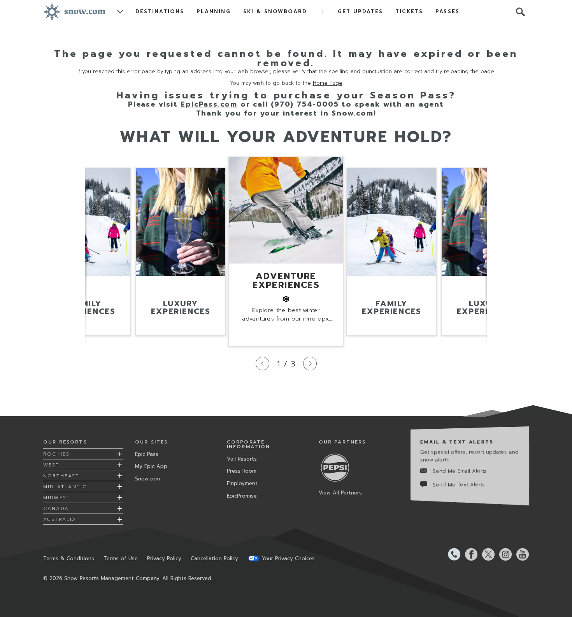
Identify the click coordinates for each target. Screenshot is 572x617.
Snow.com (147, 478)
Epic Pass (146, 454)
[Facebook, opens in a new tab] (468, 554)
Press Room (241, 471)
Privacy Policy (164, 558)
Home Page (327, 83)
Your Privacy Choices (288, 558)
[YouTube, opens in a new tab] (520, 554)
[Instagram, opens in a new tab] (503, 554)
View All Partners (340, 492)
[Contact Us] (451, 554)
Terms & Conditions (68, 558)
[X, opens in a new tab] (486, 554)
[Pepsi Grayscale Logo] (338, 467)
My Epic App (151, 466)
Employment (242, 483)
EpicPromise (242, 496)
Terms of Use (121, 558)
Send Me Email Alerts (460, 471)
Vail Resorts (242, 459)
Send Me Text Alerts (459, 484)
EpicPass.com (209, 104)
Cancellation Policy (214, 558)
